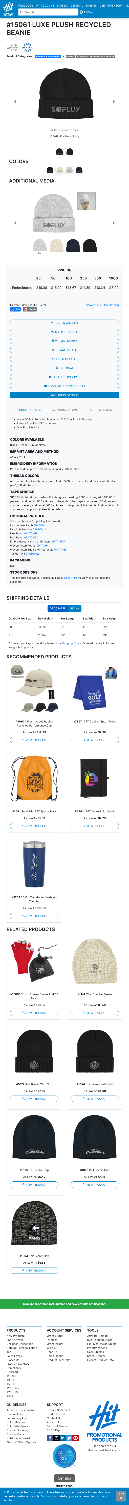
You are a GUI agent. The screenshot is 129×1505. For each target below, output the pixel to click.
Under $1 (12, 1372)
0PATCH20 (31, 537)
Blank (74, 608)
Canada (32, 309)
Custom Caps (15, 1434)
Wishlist (52, 1348)
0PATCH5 (60, 549)
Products (25, 5)
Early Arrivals (15, 1339)
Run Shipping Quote (99, 1339)
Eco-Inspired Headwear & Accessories (95, 56)
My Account (45, 5)
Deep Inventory (111, 5)
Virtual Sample (64, 341)
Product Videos (97, 1348)
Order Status (55, 1335)
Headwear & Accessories (47, 56)
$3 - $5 (11, 1380)
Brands (62, 5)
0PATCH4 (42, 545)
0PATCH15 (58, 541)
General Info (14, 1414)
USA (17, 309)
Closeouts (13, 1360)
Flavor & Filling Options (21, 1442)
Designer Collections (20, 1343)
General (77, 5)
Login (85, 12)
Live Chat (64, 368)
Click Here (70, 577)
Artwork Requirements (21, 1410)
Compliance (14, 1368)
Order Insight (55, 1343)
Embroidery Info (17, 1418)
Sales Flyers (14, 1356)
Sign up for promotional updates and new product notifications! (64, 1304)
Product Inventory (18, 1364)
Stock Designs (96, 1356)
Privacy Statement (58, 1410)
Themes (91, 5)
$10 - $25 (13, 1388)
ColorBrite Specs (17, 1426)
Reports (52, 1352)
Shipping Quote (64, 331)
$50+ (10, 1396)
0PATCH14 (39, 529)
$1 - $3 (11, 1376)
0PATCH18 (31, 533)
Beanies (70, 56)
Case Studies (95, 1352)
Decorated (58, 608)
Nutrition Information (20, 1438)
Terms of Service (57, 1426)
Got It (121, 1496)
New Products (16, 1335)
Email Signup (55, 1356)
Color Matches (16, 1422)
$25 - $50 (13, 1392)
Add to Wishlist (64, 322)
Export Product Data (100, 1360)
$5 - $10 (12, 1384)
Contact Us (54, 1418)
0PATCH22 (33, 553)
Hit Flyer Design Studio (102, 1343)
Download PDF (64, 350)
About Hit (53, 1422)
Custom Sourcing (18, 1430)
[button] (15, 101)
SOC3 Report (55, 1430)
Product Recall (56, 1414)
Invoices (52, 1339)
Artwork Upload (97, 1335)
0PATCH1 (39, 525)
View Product (34, 740)
